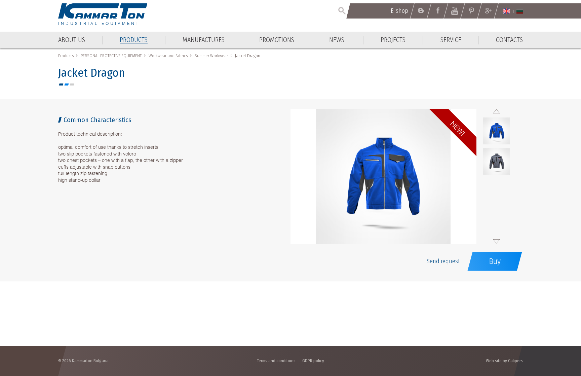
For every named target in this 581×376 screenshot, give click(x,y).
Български (519, 11)
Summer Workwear (211, 55)
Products (66, 55)
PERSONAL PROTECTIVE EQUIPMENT (111, 55)
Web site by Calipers (504, 360)
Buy (495, 261)
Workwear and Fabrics (168, 55)
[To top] (559, 334)
